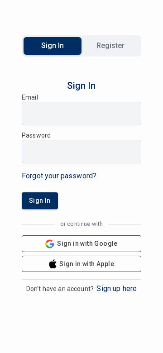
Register (110, 45)
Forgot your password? (59, 176)
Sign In (52, 45)
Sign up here (116, 288)
